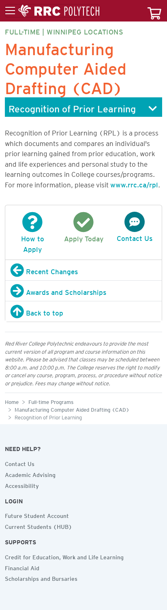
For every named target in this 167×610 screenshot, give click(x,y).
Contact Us (19, 463)
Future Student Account (37, 515)
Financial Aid (22, 567)
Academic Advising (30, 474)
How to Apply (32, 242)
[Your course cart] (154, 11)
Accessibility (22, 485)
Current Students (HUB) (38, 526)
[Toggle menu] (52, 11)
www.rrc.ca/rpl (134, 183)
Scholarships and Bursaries (41, 578)
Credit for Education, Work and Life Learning (64, 556)
